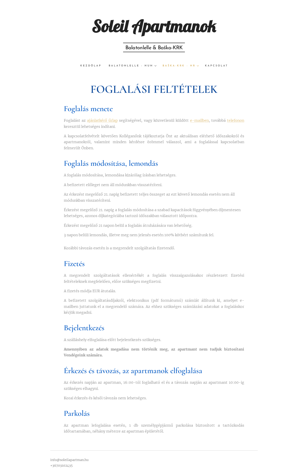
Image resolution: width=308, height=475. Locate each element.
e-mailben (199, 120)
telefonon (235, 120)
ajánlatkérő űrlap (102, 120)
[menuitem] (92, 66)
